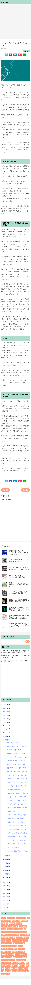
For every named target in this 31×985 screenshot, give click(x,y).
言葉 (13, 971)
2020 (5, 882)
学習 (13, 965)
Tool (12, 929)
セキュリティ (14, 946)
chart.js (17, 932)
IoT (7, 923)
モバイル (23, 960)
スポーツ (22, 943)
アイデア (27, 934)
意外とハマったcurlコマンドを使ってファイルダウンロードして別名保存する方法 (19, 608)
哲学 (10, 965)
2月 (6, 874)
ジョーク (9, 943)
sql (7, 934)
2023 (5, 715)
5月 (6, 863)
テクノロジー (14, 948)
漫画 (16, 968)
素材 (26, 968)
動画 (27, 962)
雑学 (27, 971)
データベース (15, 951)
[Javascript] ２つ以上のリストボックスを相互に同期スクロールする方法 (17, 778)
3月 (6, 870)
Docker (4, 920)
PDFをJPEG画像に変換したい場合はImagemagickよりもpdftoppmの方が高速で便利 (19, 616)
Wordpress (10, 932)
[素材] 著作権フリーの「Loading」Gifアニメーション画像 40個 (18, 552)
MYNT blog (4, 2)
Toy (15, 929)
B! (15, 54)
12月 (6, 725)
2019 (5, 886)
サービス (4, 943)
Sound (24, 926)
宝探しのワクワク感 (13, 742)
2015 (5, 900)
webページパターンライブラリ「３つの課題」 (18, 782)
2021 (5, 722)
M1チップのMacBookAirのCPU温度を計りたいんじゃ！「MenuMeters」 (18, 807)
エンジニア (19, 937)
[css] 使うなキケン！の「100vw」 (17, 746)
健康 (15, 962)
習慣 (6, 971)
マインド (24, 957)
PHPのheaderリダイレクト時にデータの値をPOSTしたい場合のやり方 (17, 771)
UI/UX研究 (20, 929)
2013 (5, 907)
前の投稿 (25, 490)
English (9, 920)
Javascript (12, 923)
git (20, 932)
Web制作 (4, 932)
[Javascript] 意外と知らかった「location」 (17, 760)
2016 (5, 896)
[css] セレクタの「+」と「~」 (17, 789)
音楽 (8, 974)
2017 (5, 893)
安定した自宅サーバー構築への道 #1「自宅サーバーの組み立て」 (18, 825)
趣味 (20, 971)
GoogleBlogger (16, 920)
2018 (5, 889)
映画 (3, 968)
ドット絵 (12, 954)
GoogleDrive (24, 920)
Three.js (4, 929)
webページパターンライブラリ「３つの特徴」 (18, 775)
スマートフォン (5, 946)
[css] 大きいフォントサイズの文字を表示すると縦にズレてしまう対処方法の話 (18, 800)
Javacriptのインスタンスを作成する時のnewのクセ (18, 836)
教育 (20, 965)
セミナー (20, 946)
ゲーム (3, 940)
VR (25, 929)
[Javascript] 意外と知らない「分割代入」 (17, 757)
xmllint (17, 934)
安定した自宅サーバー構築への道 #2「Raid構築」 (18, 822)
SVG (20, 926)
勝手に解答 (4, 965)
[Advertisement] (15, 20)
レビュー (4, 962)
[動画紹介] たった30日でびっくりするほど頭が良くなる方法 (17, 753)
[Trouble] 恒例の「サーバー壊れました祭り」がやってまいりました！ (18, 851)
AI (5, 918)
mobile (3, 934)
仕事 (8, 962)
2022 (5, 719)
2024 (5, 712)
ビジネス (26, 51)
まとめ (22, 934)
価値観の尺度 (12, 811)
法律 (12, 968)
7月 (6, 856)
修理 (12, 962)
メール (17, 960)
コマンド (8, 940)
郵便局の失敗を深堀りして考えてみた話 (17, 764)
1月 (6, 877)
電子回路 (4, 974)
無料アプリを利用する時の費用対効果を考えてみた (17, 768)
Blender (9, 918)
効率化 (19, 962)
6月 (6, 859)
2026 (5, 704)
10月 (6, 732)
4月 (6, 866)
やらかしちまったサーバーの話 (17, 843)
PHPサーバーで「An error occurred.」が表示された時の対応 (18, 584)
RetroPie (12, 926)
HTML (3, 923)
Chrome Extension (21, 918)
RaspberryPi (5, 926)
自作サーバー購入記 (13, 847)
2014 (5, 904)
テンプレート (21, 948)
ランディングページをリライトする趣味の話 (18, 804)
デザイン (4, 951)
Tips (8, 929)
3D (2, 918)
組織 (3, 971)
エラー (13, 937)
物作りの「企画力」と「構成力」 (17, 833)
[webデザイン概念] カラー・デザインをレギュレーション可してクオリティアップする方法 (18, 786)
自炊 (10, 971)
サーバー (25, 940)
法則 (9, 968)
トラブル (22, 951)
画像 (23, 968)
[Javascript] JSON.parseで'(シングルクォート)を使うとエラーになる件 (19, 625)
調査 (17, 971)
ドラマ (16, 954)
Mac (21, 923)
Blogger (21, 981)
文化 (24, 965)
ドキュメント (5, 954)
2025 (5, 708)
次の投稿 (5, 490)
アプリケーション (6, 937)
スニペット (15, 943)
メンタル (13, 960)
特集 (19, 968)
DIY (28, 918)
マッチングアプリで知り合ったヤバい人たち (18, 840)
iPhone (24, 932)
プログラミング (16, 957)
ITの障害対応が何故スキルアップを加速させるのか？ (18, 829)
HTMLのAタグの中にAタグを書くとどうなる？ (18, 815)
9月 (6, 736)
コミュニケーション (17, 940)
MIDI (17, 923)
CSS (14, 918)
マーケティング (5, 960)
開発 (24, 971)
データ (9, 951)
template (12, 934)
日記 (27, 965)
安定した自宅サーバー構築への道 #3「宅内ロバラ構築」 (18, 818)
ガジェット (25, 937)
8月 (6, 740)
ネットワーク (23, 954)
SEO (17, 926)
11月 (6, 729)
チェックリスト (5, 948)
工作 (17, 965)
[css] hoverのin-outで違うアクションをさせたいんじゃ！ (18, 797)
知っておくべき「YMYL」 (14, 750)
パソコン (4, 957)
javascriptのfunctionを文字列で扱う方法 (18, 793)
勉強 (24, 962)
